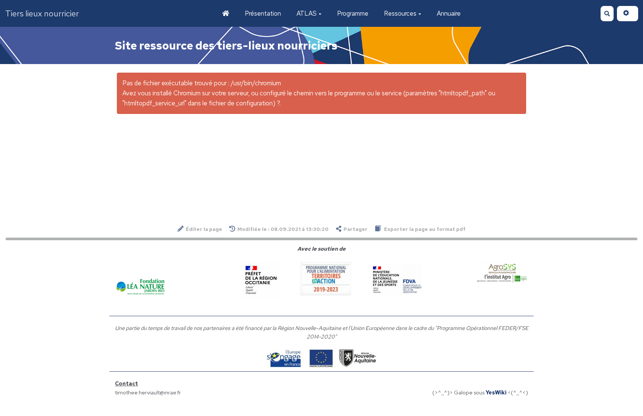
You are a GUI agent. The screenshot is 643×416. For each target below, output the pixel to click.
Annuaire (449, 13)
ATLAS (307, 13)
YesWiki (496, 392)
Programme (352, 13)
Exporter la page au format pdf (424, 229)
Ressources (400, 13)
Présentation (263, 13)
